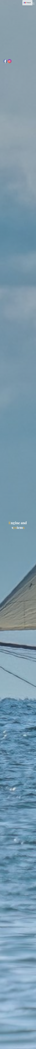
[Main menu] (32, 4)
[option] (27, 2)
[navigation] (27, 2)
